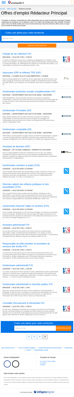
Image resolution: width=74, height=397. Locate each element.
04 (45, 336)
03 (40, 336)
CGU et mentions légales (26, 348)
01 (29, 336)
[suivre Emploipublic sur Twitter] (15, 364)
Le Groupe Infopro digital (47, 361)
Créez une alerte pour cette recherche (24, 33)
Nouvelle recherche (37, 45)
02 (34, 336)
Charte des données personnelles (50, 348)
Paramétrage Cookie (41, 350)
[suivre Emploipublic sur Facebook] (7, 364)
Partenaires (68, 348)
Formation (43, 363)
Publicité (42, 364)
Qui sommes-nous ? (8, 348)
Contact (28, 350)
